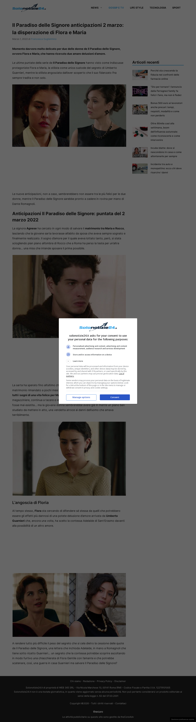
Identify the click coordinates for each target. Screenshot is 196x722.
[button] (98, 361)
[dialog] (98, 361)
